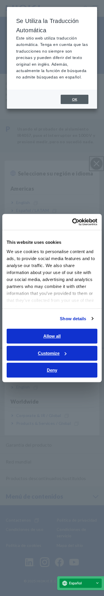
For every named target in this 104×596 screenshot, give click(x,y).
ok (74, 99)
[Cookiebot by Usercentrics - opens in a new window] (73, 222)
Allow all (52, 336)
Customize (49, 353)
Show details (73, 318)
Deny (52, 370)
